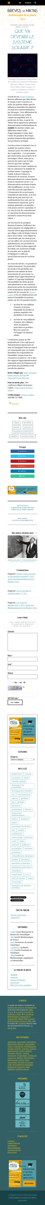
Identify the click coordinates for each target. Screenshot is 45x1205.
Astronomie (13, 25)
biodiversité (17, 774)
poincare (28, 427)
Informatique (29, 1058)
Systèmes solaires (22, 1069)
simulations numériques (22, 867)
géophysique (17, 809)
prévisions (16, 852)
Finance (19, 1053)
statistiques (16, 871)
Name (10, 655)
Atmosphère (31, 1042)
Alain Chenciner (30, 373)
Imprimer (15, 404)
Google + (22, 466)
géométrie (16, 806)
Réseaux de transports (16, 1067)
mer (13, 830)
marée (14, 823)
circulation (16, 778)
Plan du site (12, 1152)
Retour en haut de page (22, 1200)
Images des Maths (17, 980)
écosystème (16, 882)
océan (14, 841)
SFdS (12, 950)
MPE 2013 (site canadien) (20, 985)
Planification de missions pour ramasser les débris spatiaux (22, 507)
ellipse (16, 423)
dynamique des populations (18, 786)
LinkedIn (23, 471)
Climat (10, 1046)
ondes (21, 841)
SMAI (12, 955)
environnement (23, 795)
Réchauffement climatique (23, 1065)
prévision (28, 849)
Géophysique (22, 1056)
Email (23, 476)
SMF (12, 937)
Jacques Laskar (27, 395)
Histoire (20, 1058)
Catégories (14, 756)
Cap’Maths (22, 1023)
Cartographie (30, 1044)
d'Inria (10, 1012)
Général (26, 1053)
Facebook (22, 451)
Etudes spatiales (23, 25)
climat (26, 778)
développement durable (22, 791)
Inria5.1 (15, 819)
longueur (25, 819)
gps (13, 802)
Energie (33, 1049)
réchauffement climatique (23, 856)
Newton (29, 837)
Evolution (11, 1053)
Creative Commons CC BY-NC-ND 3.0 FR (20, 1198)
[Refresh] (24, 687)
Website (10, 673)
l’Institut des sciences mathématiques (22, 1007)
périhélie (27, 423)
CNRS (12, 932)
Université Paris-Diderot (18, 378)
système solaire (28, 436)
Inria (12, 942)
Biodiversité (12, 1044)
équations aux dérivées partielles (21, 887)
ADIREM (13, 975)
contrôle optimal (18, 781)
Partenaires (12, 1145)
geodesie (24, 798)
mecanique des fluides (21, 826)
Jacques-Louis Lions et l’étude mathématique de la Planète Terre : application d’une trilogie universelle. (22, 562)
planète (16, 427)
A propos (11, 1141)
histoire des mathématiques (18, 814)
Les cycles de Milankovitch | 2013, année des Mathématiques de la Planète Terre (22, 605)
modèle (21, 830)
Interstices (14, 983)
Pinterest (22, 461)
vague (30, 878)
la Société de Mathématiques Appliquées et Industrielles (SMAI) (21, 1017)
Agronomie (12, 1042)
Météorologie (13, 1060)
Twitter (23, 456)
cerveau (27, 774)
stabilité (13, 436)
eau (13, 795)
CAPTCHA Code (13, 698)
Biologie (21, 1044)
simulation (25, 860)
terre (27, 874)
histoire (28, 809)
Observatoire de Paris (17, 375)
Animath (14, 977)
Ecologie (18, 1049)
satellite (15, 860)
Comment (11, 631)
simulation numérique (22, 432)
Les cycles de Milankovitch (22, 519)
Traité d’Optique (27, 97)
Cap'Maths (14, 948)
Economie (25, 1049)
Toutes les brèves (14, 1150)
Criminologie (18, 1046)
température (17, 874)
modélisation (17, 834)
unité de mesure (18, 878)
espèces (15, 798)
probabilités (17, 849)
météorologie (17, 837)
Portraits (21, 1062)
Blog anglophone (14, 1148)
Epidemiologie (13, 1051)
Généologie (12, 1056)
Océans (21, 1060)
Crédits (33, 1198)
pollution (25, 845)
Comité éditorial (14, 1143)
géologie (20, 802)
